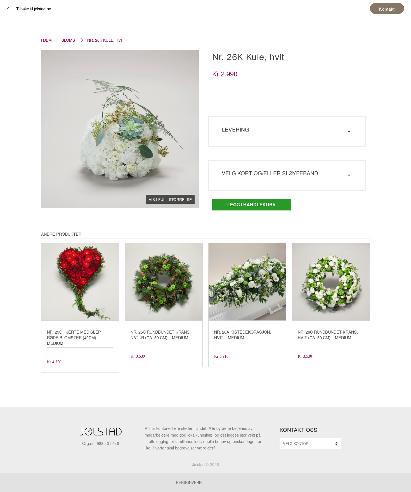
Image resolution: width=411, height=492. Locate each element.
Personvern (189, 482)
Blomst (69, 40)
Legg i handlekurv (251, 204)
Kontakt (387, 9)
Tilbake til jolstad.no (33, 8)
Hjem (46, 40)
